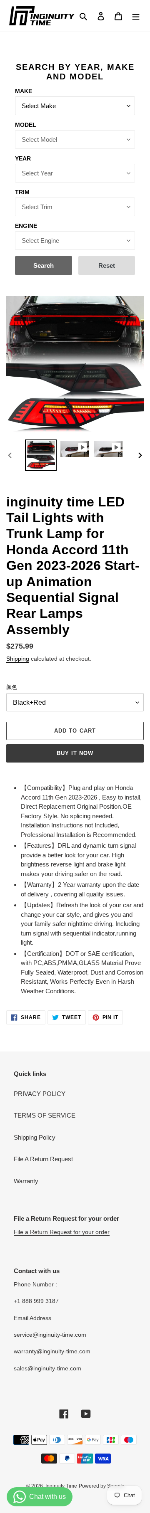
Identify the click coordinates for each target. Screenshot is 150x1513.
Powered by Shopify (101, 1486)
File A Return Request (43, 1159)
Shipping (17, 658)
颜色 (11, 687)
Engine (26, 225)
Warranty (26, 1181)
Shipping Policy (34, 1137)
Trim (22, 192)
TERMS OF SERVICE (44, 1115)
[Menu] (136, 16)
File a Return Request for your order (62, 1232)
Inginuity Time (61, 1486)
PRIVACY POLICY (39, 1093)
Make (23, 91)
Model (25, 124)
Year (23, 158)
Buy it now (75, 753)
